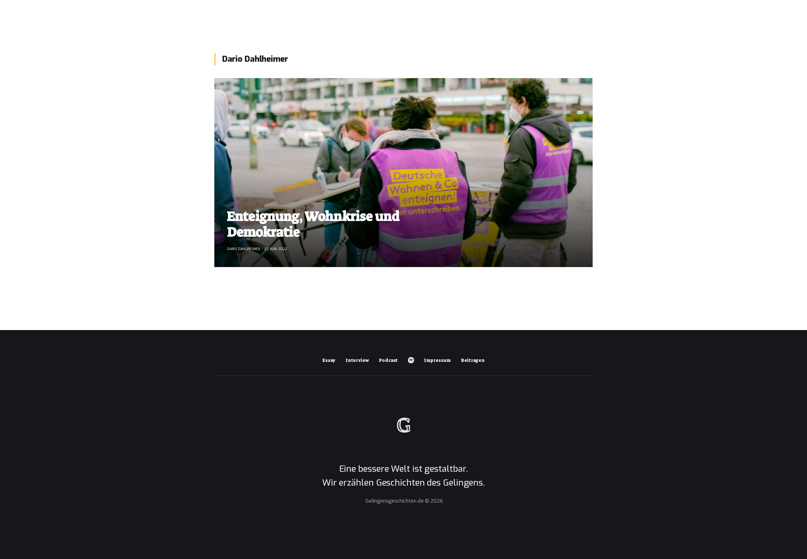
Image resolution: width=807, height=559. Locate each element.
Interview (357, 360)
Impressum (437, 360)
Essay (328, 360)
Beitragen (473, 360)
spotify (411, 360)
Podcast (388, 360)
